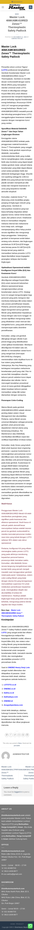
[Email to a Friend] (19, 735)
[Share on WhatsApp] (7, 735)
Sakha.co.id (9, 693)
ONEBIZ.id (8, 701)
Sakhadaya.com (11, 697)
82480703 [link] (12, 868)
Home (12, 924)
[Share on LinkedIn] (27, 735)
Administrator (17, 38)
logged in (18, 792)
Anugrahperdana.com (13, 705)
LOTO (4, 70)
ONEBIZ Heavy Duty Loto (19, 667)
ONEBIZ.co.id (9, 689)
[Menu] (2, 7)
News (17, 14)
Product (20, 924)
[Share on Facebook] (11, 735)
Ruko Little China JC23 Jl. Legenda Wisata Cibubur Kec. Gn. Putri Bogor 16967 (16, 857)
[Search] (30, 7)
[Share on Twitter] (15, 735)
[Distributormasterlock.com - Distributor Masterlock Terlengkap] (17, 7)
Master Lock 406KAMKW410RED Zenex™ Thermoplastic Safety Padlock (12, 613)
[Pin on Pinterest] (23, 735)
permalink (17, 745)
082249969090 (17, 2)
